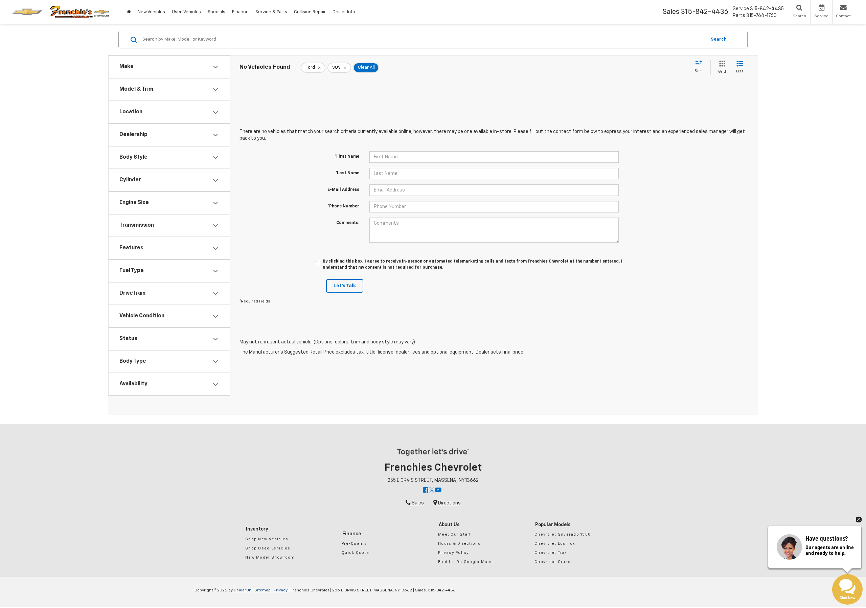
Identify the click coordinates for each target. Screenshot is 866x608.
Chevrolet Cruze (552, 562)
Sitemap (262, 590)
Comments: (347, 223)
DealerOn (242, 590)
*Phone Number (343, 206)
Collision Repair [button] (310, 12)
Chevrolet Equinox (554, 543)
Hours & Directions (459, 543)
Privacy (281, 590)
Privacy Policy (453, 553)
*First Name (347, 157)
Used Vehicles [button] (186, 12)
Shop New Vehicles (266, 539)
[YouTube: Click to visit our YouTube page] (438, 490)
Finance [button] (240, 12)
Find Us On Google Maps (465, 562)
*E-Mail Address (342, 190)
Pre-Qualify (354, 543)
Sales (417, 503)
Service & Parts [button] (271, 12)
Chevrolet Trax (550, 553)
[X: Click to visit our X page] (431, 490)
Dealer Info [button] (344, 12)
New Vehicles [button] (151, 12)
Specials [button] (216, 12)
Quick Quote (355, 553)
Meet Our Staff (454, 534)
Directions (449, 503)
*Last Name (347, 173)
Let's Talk (345, 286)
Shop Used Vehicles (268, 548)
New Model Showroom (270, 557)
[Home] (128, 12)
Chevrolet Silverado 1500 (562, 534)
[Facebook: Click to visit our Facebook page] (425, 490)
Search (719, 39)
